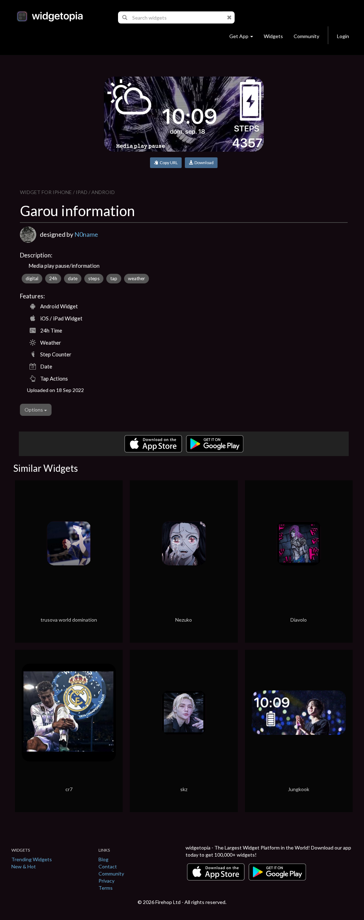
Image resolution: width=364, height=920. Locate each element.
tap (113, 278)
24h (53, 278)
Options (34, 410)
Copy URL (168, 162)
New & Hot (23, 866)
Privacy (106, 881)
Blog (103, 859)
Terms (105, 888)
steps (94, 278)
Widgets (273, 36)
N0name (86, 234)
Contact (107, 866)
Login (343, 36)
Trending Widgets (31, 859)
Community (306, 36)
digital (32, 278)
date (72, 278)
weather (136, 278)
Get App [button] (238, 36)
